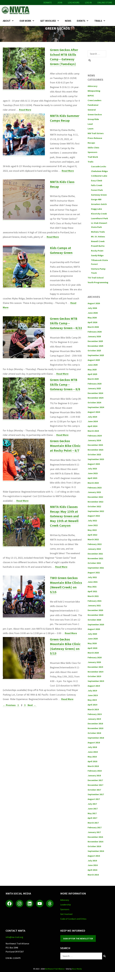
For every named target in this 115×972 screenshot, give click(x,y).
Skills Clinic (93, 147)
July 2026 (92, 308)
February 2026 (95, 331)
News (68, 20)
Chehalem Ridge (99, 171)
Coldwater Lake (99, 175)
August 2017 (94, 799)
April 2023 (92, 478)
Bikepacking (94, 90)
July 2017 (92, 803)
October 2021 (94, 563)
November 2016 (95, 841)
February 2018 (95, 770)
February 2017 (95, 827)
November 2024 (95, 397)
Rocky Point (97, 250)
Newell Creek (98, 241)
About (7, 20)
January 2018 (94, 775)
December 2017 (95, 780)
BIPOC (91, 95)
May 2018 (92, 756)
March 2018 (93, 766)
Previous (9, 705)
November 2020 (95, 615)
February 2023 (95, 487)
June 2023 (93, 473)
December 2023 (95, 445)
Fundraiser (93, 105)
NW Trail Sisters (96, 133)
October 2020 (94, 619)
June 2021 (93, 581)
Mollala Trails (98, 231)
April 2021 (92, 591)
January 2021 (94, 605)
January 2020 (94, 662)
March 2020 (93, 652)
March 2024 (93, 430)
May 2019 (92, 699)
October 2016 (94, 846)
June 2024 (93, 421)
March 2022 (93, 539)
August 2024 (94, 412)
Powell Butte (97, 245)
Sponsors (92, 152)
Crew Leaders (94, 100)
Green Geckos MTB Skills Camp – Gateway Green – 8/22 (66, 323)
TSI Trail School (96, 277)
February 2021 (95, 600)
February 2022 (95, 544)
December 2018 (95, 723)
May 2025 (92, 369)
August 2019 (94, 685)
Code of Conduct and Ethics (73, 918)
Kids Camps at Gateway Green (61, 250)
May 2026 (92, 317)
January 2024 (94, 440)
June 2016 (93, 865)
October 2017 (94, 789)
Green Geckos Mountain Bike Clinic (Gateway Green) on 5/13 (65, 646)
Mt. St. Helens (98, 236)
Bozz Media (77, 969)
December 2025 (95, 341)
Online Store (104, 2)
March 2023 (93, 482)
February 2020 (95, 657)
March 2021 (93, 596)
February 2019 (95, 714)
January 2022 (94, 548)
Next (32, 705)
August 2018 (94, 742)
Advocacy (92, 86)
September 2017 (96, 794)
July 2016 (92, 860)
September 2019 (96, 681)
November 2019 (95, 671)
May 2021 (92, 586)
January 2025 (94, 388)
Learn (90, 128)
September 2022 (96, 511)
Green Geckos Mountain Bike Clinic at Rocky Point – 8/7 (65, 445)
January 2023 (94, 492)
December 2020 (95, 610)
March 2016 (93, 874)
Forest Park (97, 190)
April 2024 (92, 426)
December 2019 (95, 667)
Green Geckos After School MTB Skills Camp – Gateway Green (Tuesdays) (64, 57)
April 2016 (92, 869)
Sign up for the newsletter (78, 938)
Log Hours (73, 2)
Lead (90, 124)
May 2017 (92, 813)
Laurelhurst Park (99, 218)
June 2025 (93, 364)
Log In (88, 2)
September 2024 (96, 407)
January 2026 (94, 336)
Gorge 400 (96, 199)
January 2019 (94, 718)
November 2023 (95, 449)
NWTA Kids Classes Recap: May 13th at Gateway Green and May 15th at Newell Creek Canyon (64, 516)
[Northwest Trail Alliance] (16, 10)
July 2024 (92, 416)
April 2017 (92, 818)
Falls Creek (96, 185)
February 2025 (95, 383)
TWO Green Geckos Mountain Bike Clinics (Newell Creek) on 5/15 (66, 585)
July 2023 (92, 468)
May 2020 (92, 643)
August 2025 (94, 360)
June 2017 (93, 808)
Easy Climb (96, 180)
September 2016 (96, 851)
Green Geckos (95, 114)
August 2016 (94, 855)
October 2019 (94, 676)
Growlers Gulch (99, 204)
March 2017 (93, 822)
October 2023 (94, 454)
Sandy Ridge (97, 255)
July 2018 (92, 747)
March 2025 (93, 378)
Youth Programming (98, 282)
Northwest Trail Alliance (55, 969)
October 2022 (94, 506)
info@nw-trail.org (14, 937)
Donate (47, 2)
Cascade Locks (98, 166)
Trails (98, 20)
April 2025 (92, 374)
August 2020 (94, 629)
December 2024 (95, 393)
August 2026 (94, 303)
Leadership (65, 904)
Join (59, 2)
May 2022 (92, 530)
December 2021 (95, 553)
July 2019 (92, 690)
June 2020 (93, 638)
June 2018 (93, 751)
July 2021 (92, 577)
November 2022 (95, 501)
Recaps (91, 142)
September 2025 (96, 355)
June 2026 (93, 312)
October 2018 (94, 733)
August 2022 (94, 515)
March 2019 (93, 709)
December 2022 (95, 496)
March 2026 (93, 326)
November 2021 (95, 558)
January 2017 (94, 832)
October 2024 (94, 402)
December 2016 (95, 837)
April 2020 (92, 648)
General (92, 109)
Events (81, 20)
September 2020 (96, 624)
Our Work (25, 20)
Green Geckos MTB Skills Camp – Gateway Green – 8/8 (65, 384)
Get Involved (48, 20)
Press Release (95, 138)
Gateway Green (99, 194)
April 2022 (92, 534)
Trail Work (93, 156)
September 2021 (96, 567)
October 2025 (94, 350)
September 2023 (96, 459)
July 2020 (92, 633)
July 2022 (92, 520)
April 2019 (92, 704)
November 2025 (95, 345)
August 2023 (94, 464)
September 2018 (96, 737)
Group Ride (93, 119)
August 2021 (94, 572)
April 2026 (92, 322)
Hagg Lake (96, 208)
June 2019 (93, 695)
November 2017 (95, 785)
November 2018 (95, 728)
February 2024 (95, 435)
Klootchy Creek (99, 213)
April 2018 (92, 761)
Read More (25, 109)
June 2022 (93, 525)
